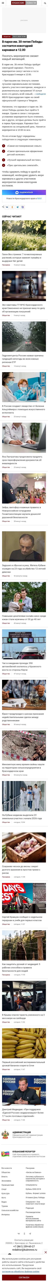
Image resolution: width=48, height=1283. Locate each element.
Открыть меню (3, 3)
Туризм (5, 1206)
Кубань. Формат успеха (35, 1193)
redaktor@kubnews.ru (24, 1249)
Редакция (30, 1208)
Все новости (7, 1168)
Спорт (4, 1189)
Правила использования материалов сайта (33, 1218)
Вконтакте (19, 1234)
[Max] (23, 207)
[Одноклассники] (12, 207)
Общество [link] (6, 315)
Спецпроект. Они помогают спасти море (35, 1203)
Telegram (30, 1234)
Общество (7, 36)
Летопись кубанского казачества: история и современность (35, 1179)
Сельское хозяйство (10, 1210)
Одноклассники (24, 1234)
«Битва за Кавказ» (33, 1172)
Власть (5, 1177)
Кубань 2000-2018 (33, 1189)
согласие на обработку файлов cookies (20, 1271)
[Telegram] (17, 207)
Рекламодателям (33, 1212)
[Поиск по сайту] (45, 3)
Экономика (6, 1181)
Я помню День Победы (35, 1198)
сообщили (40, 94)
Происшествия (8, 1185)
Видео (4, 1202)
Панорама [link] (6, 265)
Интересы (6, 1215)
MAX (39, 198)
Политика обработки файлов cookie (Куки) (35, 1226)
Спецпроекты (31, 1185)
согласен (24, 1277)
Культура (5, 1193)
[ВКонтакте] (7, 207)
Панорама (30, 1168)
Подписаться (26, 192)
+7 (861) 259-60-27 (24, 1246)
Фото (4, 1198)
